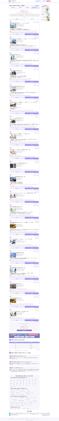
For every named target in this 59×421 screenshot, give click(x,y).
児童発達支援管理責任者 (17, 389)
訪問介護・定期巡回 (12, 402)
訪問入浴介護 (18, 402)
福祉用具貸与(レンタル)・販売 (24, 405)
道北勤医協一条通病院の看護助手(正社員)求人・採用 (17, 86)
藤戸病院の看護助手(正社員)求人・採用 (15, 54)
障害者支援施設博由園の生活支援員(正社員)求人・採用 (17, 267)
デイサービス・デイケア (28, 400)
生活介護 (35, 402)
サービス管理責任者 (20, 391)
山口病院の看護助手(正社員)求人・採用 (15, 283)
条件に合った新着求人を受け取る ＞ (24, 12)
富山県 (30, 380)
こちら (17, 371)
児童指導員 (11, 389)
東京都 (20, 380)
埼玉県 (14, 380)
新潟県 (27, 380)
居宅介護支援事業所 (30, 402)
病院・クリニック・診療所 (13, 397)
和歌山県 (17, 383)
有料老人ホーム (35, 397)
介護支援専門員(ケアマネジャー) (20, 392)
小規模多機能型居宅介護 (21, 400)
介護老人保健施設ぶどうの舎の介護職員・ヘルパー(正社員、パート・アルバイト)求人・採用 (23, 38)
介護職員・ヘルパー (20, 363)
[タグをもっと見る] (38, 32)
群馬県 (11, 380)
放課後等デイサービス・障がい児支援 (15, 405)
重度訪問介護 (16, 403)
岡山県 (27, 383)
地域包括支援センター (24, 402)
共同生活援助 (21, 403)
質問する (16, 34)
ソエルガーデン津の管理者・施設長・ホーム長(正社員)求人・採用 (19, 311)
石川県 (33, 380)
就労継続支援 (26, 403)
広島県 (30, 383)
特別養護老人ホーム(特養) (28, 397)
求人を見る (32, 34)
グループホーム (21, 399)
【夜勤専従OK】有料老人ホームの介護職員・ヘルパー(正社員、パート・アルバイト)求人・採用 (23, 102)
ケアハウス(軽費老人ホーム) (27, 399)
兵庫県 (11, 383)
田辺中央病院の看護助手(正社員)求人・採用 (16, 206)
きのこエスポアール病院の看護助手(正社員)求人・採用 (17, 176)
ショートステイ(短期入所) (13, 400)
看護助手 (32, 392)
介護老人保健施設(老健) (21, 397)
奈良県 (14, 383)
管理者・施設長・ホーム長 (13, 391)
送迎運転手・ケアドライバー (31, 391)
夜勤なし (15, 408)
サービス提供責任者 (26, 363)
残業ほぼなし (28, 408)
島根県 (24, 383)
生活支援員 (23, 389)
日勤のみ (11, 408)
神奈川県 (23, 380)
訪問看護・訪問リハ (35, 400)
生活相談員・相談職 (21, 394)
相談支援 (30, 403)
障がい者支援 (12, 403)
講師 (17, 394)
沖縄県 (15, 386)
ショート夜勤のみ (23, 408)
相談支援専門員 (12, 392)
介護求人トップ (9, 2)
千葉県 (17, 380)
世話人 (25, 391)
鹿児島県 (11, 386)
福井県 (36, 380)
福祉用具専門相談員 (27, 392)
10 (27, 323)
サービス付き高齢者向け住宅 (13, 399)
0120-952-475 (14, 0)
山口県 (33, 383)
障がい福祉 (31, 405)
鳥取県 (21, 383)
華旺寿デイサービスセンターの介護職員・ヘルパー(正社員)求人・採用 (19, 133)
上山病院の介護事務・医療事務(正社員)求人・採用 (17, 252)
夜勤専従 (18, 408)
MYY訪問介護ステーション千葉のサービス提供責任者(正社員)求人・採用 (20, 149)
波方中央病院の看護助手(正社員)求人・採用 (16, 70)
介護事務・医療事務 (12, 394)
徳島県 (36, 383)
